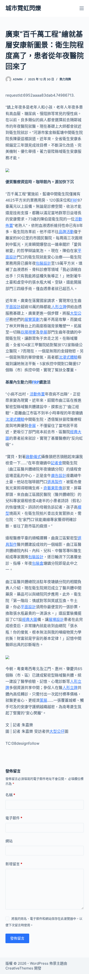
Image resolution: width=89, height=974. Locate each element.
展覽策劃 (32, 319)
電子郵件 (13, 818)
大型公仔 (57, 731)
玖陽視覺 (28, 332)
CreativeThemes (19, 968)
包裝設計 (43, 263)
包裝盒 (37, 563)
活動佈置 (37, 394)
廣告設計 (58, 475)
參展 (43, 332)
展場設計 (56, 619)
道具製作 (54, 481)
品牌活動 (66, 231)
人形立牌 (58, 306)
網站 (9, 841)
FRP (74, 200)
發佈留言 (17, 938)
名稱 (10, 795)
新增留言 (13, 864)
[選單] (82, 8)
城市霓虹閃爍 (23, 8)
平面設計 (13, 306)
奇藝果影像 (52, 488)
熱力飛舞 (65, 79)
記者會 (56, 462)
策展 (43, 700)
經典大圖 (29, 619)
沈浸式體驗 (68, 357)
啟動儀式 (33, 456)
